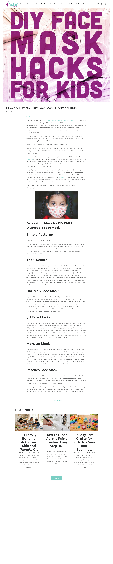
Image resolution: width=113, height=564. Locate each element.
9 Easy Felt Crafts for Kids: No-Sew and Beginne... (84, 442)
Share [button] (30, 116)
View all (56, 478)
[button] (30, 4)
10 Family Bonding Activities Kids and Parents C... (29, 442)
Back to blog (58, 400)
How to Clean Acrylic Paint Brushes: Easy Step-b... (56, 440)
